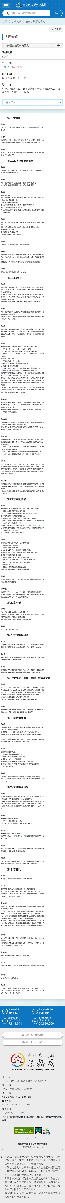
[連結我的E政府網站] (38, 1130)
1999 (4, 1089)
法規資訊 (16, 21)
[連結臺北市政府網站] (46, 1131)
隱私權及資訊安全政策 (32, 1042)
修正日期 (7, 74)
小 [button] (28, 1138)
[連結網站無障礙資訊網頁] (24, 1130)
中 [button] (32, 1138)
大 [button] (35, 1138)
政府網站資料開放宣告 (32, 1035)
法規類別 (7, 52)
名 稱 (7, 63)
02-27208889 (25, 1089)
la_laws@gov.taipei (13, 1112)
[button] (56, 29)
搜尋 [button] (56, 13)
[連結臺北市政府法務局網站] (32, 1061)
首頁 (4, 21)
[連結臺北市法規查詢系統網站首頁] (31, 5)
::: (2, 19)
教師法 (6, 67)
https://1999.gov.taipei (16, 1104)
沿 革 (7, 84)
